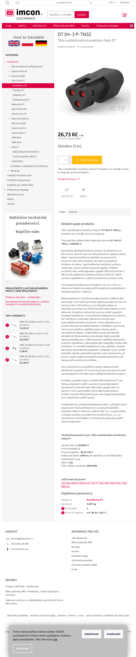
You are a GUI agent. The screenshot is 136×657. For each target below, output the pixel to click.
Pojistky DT (19, 90)
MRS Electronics (15, 194)
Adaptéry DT (19, 95)
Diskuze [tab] (73, 212)
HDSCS (15, 147)
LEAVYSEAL (17, 161)
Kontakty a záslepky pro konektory (29, 166)
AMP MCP (16, 142)
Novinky (76, 547)
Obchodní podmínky (82, 560)
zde (55, 639)
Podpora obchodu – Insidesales (23, 297)
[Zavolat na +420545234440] (10, 2)
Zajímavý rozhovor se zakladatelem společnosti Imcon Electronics (34, 602)
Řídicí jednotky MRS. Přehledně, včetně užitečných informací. (32, 593)
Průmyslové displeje (18, 190)
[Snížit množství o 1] (70, 162)
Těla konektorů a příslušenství (27, 66)
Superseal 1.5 (19, 133)
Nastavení (22, 648)
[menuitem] (8, 26)
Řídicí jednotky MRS (82, 542)
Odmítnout (91, 634)
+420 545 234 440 (20, 544)
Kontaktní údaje (80, 556)
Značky (11, 204)
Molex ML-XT (18, 104)
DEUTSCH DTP (19, 114)
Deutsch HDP (18, 76)
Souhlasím (113, 634)
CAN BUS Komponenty (18, 180)
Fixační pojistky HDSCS (24, 156)
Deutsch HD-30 (19, 71)
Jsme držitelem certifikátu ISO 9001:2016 (107, 615)
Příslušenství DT (21, 100)
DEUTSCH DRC (19, 123)
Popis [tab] (63, 212)
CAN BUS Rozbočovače (19, 175)
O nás (75, 569)
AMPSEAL (16, 137)
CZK (111, 2)
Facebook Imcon (19, 549)
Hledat (81, 14)
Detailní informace (67, 179)
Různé (10, 199)
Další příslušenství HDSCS (26, 152)
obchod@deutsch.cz (22, 539)
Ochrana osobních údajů (84, 565)
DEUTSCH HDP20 (20, 119)
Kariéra (75, 551)
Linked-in (62, 615)
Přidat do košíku (89, 159)
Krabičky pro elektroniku (20, 185)
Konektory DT (20, 85)
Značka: (76, 47)
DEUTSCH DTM (19, 109)
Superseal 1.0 (19, 128)
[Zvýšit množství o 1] (70, 158)
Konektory (12, 62)
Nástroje (15, 171)
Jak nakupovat (64, 2)
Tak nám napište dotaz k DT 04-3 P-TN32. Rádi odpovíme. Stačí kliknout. (94, 484)
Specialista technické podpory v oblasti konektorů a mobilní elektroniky (27, 303)
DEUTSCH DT (18, 81)
